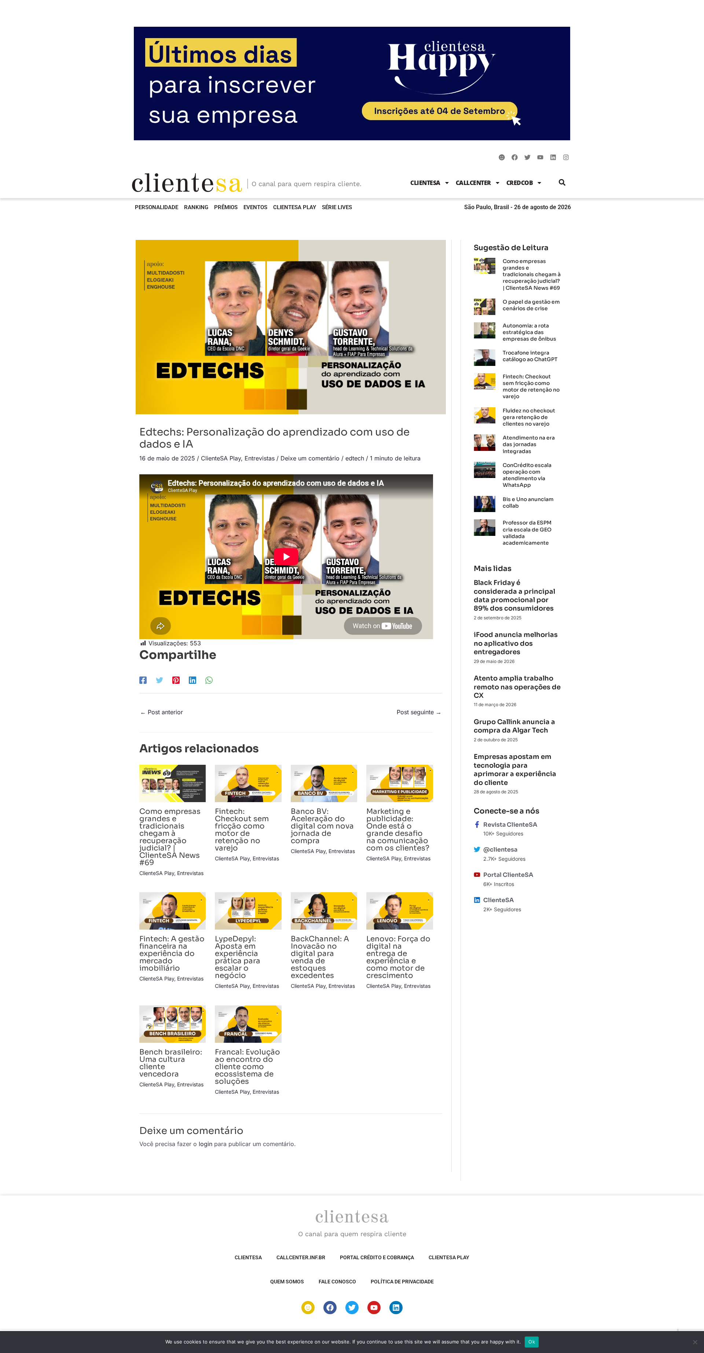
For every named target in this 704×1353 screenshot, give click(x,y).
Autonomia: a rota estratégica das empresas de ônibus (529, 332)
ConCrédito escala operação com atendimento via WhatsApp (527, 475)
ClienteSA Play (294, 207)
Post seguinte (419, 712)
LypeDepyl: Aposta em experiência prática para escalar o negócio (237, 957)
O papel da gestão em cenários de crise (531, 305)
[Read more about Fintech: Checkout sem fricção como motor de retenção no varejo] (248, 782)
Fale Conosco (337, 1282)
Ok (531, 1342)
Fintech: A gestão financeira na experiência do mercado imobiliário (172, 953)
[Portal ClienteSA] (477, 874)
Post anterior (161, 712)
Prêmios (226, 207)
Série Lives (337, 207)
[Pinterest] (176, 680)
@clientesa (500, 849)
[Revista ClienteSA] (477, 824)
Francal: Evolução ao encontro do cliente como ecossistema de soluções (247, 1067)
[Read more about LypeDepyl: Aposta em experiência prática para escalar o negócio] (248, 910)
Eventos (255, 207)
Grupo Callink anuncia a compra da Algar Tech (514, 726)
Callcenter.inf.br (300, 1257)
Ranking (196, 207)
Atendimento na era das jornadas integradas (529, 444)
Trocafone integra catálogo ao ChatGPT (530, 356)
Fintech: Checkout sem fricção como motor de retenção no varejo (242, 830)
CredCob (519, 183)
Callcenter (473, 183)
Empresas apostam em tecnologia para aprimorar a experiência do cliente (515, 769)
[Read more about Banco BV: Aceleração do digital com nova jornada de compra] (324, 782)
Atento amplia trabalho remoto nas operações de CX (517, 687)
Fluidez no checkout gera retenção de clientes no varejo (529, 417)
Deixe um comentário (310, 458)
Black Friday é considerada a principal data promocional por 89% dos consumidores (514, 595)
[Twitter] (159, 680)
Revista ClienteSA (510, 825)
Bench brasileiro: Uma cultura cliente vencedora (170, 1063)
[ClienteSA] (477, 900)
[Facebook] (143, 680)
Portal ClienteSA (508, 875)
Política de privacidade (402, 1282)
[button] (562, 183)
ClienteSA (425, 183)
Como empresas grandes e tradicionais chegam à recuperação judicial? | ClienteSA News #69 (170, 837)
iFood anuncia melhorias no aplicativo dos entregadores (516, 643)
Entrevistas (260, 458)
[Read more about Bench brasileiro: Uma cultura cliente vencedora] (172, 1023)
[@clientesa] (477, 849)
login (205, 1144)
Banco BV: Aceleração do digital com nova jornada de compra (322, 826)
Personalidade (156, 207)
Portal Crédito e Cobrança (377, 1257)
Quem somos (287, 1282)
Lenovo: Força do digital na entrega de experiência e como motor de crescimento (398, 957)
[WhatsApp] (209, 680)
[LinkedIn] (192, 680)
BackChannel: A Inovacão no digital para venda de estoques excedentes (320, 957)
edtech (354, 458)
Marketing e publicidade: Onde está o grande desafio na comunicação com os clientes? (397, 830)
